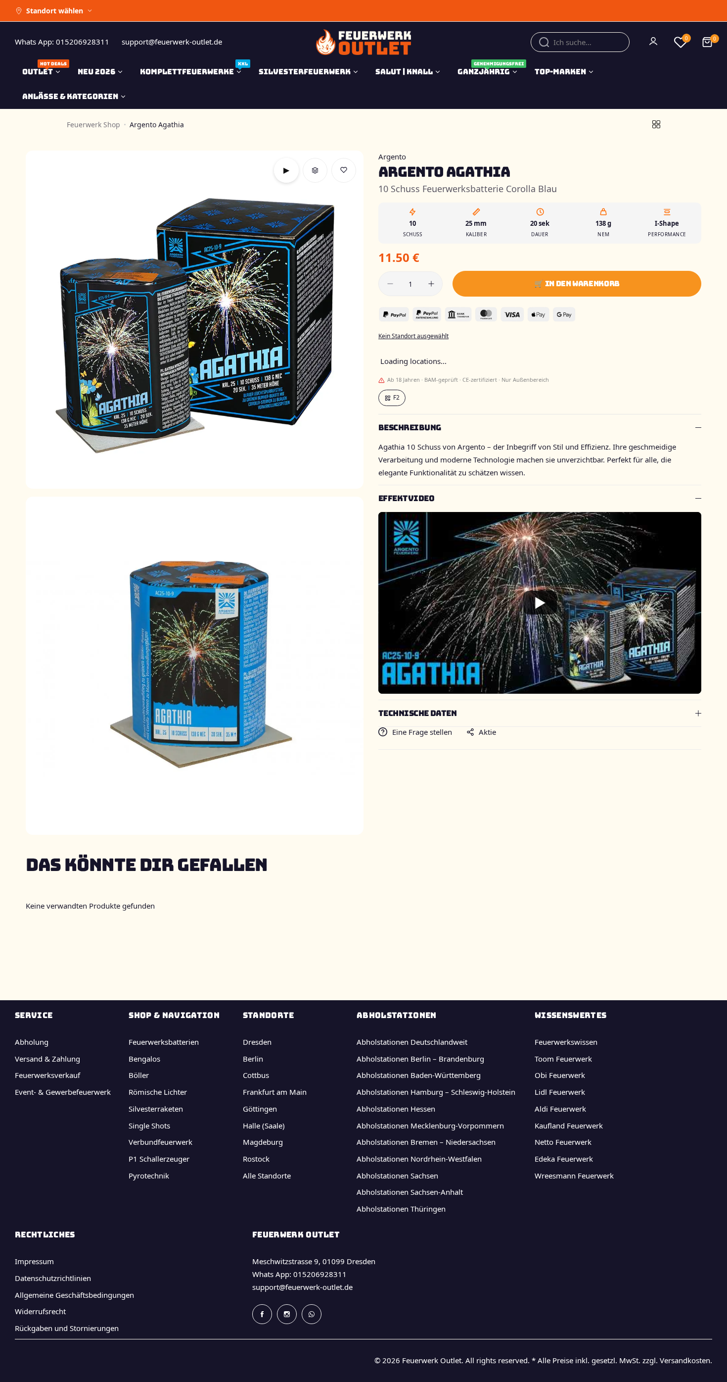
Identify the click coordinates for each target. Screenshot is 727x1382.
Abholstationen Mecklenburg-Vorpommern (430, 1125)
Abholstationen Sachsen (397, 1175)
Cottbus (256, 1075)
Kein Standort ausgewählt (413, 336)
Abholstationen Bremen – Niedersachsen (426, 1142)
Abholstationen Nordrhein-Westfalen (419, 1159)
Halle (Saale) (264, 1125)
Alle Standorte (267, 1175)
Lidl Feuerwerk (560, 1092)
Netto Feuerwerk (563, 1142)
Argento (392, 156)
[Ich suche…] (544, 42)
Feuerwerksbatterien (164, 1042)
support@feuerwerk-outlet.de (302, 1287)
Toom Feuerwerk (563, 1059)
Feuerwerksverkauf (47, 1075)
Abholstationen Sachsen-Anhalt (410, 1192)
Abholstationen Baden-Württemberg (419, 1075)
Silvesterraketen (156, 1109)
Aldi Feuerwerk (560, 1109)
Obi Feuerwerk (560, 1075)
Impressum (34, 1261)
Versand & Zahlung (47, 1059)
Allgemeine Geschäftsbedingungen (74, 1295)
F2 (396, 397)
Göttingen (260, 1109)
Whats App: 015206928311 (299, 1274)
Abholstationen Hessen (396, 1109)
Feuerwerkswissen (566, 1042)
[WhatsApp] (311, 1314)
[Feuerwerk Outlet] (363, 41)
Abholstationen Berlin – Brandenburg (420, 1059)
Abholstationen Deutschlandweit (412, 1042)
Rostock (256, 1159)
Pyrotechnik (149, 1175)
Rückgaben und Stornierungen (67, 1328)
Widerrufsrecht (40, 1311)
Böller (139, 1075)
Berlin (253, 1059)
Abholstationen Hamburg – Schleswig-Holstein (436, 1092)
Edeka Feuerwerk (564, 1159)
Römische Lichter (158, 1092)
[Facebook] (262, 1314)
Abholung (31, 1042)
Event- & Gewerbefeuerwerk (63, 1092)
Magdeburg (263, 1142)
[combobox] (580, 42)
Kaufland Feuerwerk (569, 1125)
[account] (654, 42)
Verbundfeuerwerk (160, 1142)
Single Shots (149, 1125)
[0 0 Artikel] (707, 42)
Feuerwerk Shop (93, 124)
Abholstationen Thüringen (401, 1209)
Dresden (257, 1042)
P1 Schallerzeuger (159, 1159)
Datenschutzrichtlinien (53, 1278)
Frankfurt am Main (275, 1092)
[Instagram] (287, 1314)
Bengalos (144, 1059)
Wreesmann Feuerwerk (574, 1175)
